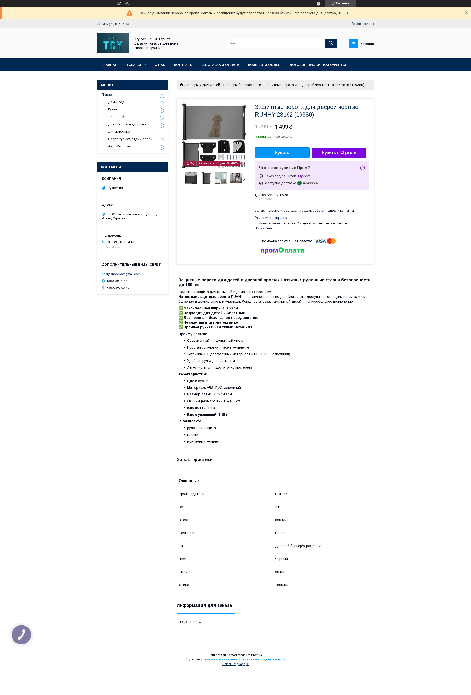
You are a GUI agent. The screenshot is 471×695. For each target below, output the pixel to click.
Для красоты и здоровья (127, 124)
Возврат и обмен (264, 64)
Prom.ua (257, 655)
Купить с (330, 153)
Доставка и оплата (220, 64)
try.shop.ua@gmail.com (123, 274)
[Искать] (331, 43)
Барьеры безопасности (242, 85)
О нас (160, 64)
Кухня (112, 109)
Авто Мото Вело (120, 146)
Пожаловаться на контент (221, 659)
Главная (109, 64)
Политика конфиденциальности (263, 659)
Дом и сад (116, 102)
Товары (133, 64)
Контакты (183, 64)
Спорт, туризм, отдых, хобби (130, 139)
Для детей (211, 85)
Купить (282, 153)
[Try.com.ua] (113, 52)
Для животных (119, 131)
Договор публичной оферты (317, 64)
